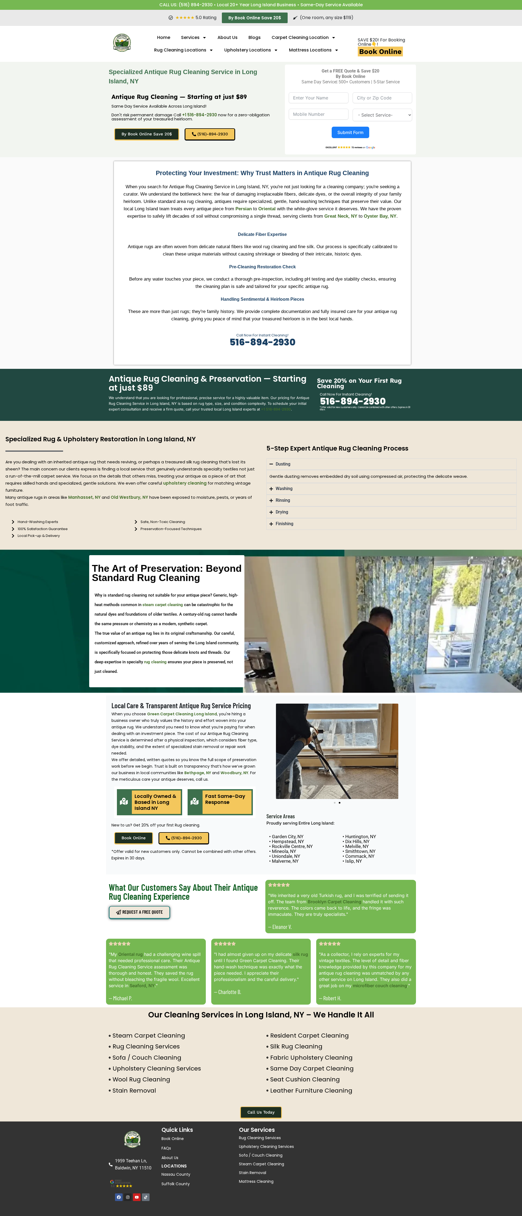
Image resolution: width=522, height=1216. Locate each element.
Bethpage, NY (197, 773)
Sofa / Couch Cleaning (260, 1155)
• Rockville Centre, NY (291, 846)
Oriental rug (130, 954)
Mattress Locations (310, 50)
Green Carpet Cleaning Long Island (182, 714)
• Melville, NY (356, 846)
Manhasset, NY (84, 497)
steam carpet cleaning (162, 604)
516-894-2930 (262, 342)
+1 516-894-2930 (199, 115)
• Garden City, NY (286, 836)
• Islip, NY (352, 861)
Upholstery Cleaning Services (266, 1146)
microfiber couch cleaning (380, 985)
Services (190, 37)
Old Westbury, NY (129, 497)
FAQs (166, 1148)
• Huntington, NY (359, 836)
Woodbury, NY (234, 773)
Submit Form (350, 132)
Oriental (267, 208)
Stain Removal (252, 1172)
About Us (227, 37)
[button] (334, 803)
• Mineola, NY (282, 851)
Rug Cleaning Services (260, 1138)
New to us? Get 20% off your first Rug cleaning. (155, 825)
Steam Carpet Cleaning (261, 1164)
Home (163, 37)
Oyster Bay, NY (380, 216)
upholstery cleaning (185, 483)
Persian (243, 208)
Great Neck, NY (340, 216)
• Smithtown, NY (359, 851)
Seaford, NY (142, 985)
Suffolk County (175, 1184)
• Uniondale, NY (284, 856)
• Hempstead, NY (286, 841)
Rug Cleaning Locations (180, 50)
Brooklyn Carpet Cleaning (334, 901)
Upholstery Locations (247, 50)
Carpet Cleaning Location (300, 37)
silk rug (300, 954)
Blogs (254, 37)
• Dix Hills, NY (356, 841)
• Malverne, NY (284, 861)
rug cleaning (155, 661)
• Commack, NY (358, 856)
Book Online (380, 51)
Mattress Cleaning (256, 1181)
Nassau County (175, 1174)
